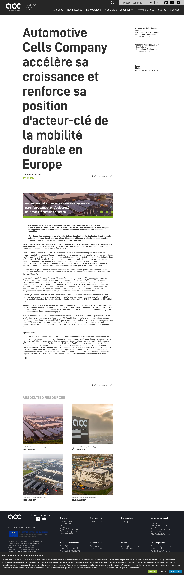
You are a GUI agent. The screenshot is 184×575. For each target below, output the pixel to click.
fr (157, 3)
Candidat (137, 2)
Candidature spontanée (161, 546)
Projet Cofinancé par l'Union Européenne (69, 530)
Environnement (157, 533)
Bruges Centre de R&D (70, 548)
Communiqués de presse (131, 546)
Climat (153, 521)
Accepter (152, 572)
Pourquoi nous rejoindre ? (162, 552)
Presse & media (127, 548)
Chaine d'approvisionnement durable (160, 525)
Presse (126, 2)
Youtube (172, 3)
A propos (58, 9)
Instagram (178, 2)
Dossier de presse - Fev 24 (146, 70)
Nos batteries (74, 9)
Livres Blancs (96, 548)
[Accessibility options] (150, 2)
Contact (174, 9)
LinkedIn (166, 2)
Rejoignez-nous (145, 9)
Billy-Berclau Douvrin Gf (70, 552)
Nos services (93, 9)
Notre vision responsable (119, 9)
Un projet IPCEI (66, 523)
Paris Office (65, 546)
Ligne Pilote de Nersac (70, 550)
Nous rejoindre (157, 548)
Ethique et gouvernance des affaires (161, 530)
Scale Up (124, 521)
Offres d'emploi (157, 550)
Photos (138, 68)
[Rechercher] (112, 2)
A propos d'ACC (67, 521)
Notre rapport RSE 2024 (161, 535)
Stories (162, 9)
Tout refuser (163, 572)
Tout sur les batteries (99, 546)
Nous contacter (67, 533)
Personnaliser (175, 572)
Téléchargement (100, 176)
